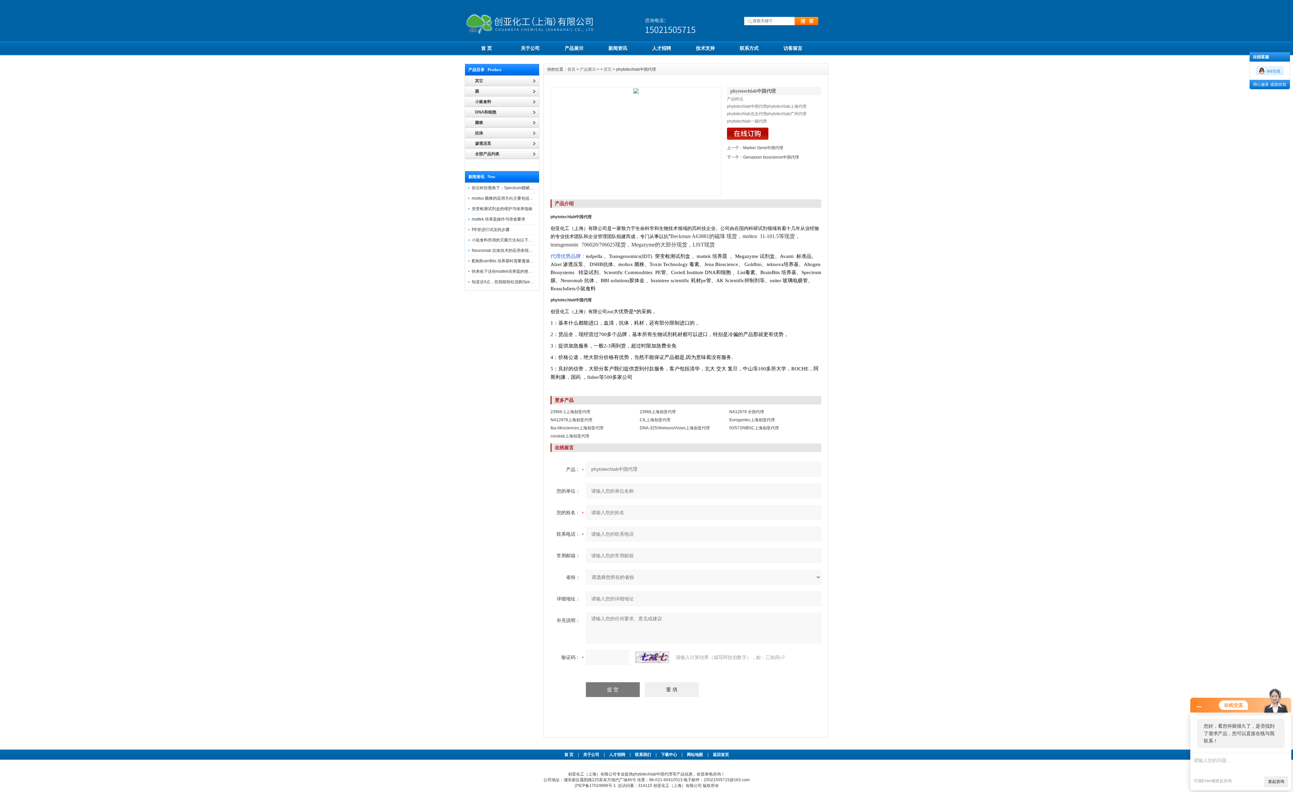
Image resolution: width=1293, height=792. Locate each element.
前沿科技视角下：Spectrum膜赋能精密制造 (511, 188)
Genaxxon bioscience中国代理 (771, 157)
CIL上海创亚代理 (655, 420)
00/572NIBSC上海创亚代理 (754, 428)
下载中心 (669, 754)
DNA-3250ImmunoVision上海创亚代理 (675, 428)
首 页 (486, 48)
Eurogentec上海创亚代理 (752, 420)
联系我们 (643, 754)
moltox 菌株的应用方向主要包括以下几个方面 (513, 198)
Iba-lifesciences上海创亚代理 (577, 428)
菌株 (479, 122)
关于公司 (530, 48)
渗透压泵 (483, 143)
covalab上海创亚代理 (570, 436)
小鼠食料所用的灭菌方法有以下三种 (504, 240)
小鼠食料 (483, 101)
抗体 (479, 133)
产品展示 (574, 48)
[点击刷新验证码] (652, 657)
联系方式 (749, 48)
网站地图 (695, 754)
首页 (571, 69)
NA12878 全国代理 (746, 411)
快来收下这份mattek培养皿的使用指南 (506, 271)
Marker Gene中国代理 (763, 147)
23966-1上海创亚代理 (570, 411)
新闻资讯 (617, 48)
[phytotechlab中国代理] (636, 141)
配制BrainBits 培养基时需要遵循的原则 (507, 261)
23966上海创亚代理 (658, 411)
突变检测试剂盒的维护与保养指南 (502, 208)
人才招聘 (661, 48)
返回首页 (721, 754)
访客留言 (793, 48)
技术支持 (705, 48)
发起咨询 (1276, 781)
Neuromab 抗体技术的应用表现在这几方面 (510, 250)
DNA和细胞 (485, 112)
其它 (608, 69)
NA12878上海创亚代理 (571, 420)
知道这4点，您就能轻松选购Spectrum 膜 (508, 281)
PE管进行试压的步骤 (490, 229)
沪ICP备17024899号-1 (595, 785)
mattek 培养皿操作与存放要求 (498, 219)
